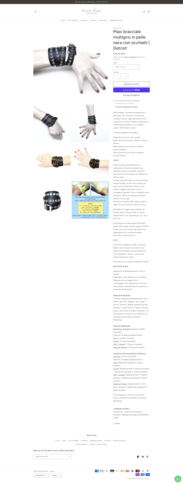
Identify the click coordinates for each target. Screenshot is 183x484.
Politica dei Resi (81, 444)
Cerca (57, 441)
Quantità (116, 72)
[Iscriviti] (69, 456)
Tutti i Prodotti (73, 441)
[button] (35, 11)
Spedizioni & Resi (96, 441)
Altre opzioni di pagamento (131, 95)
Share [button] (118, 423)
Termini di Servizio (119, 441)
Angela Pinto (135, 478)
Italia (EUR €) (39, 475)
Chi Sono (107, 441)
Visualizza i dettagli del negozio (126, 107)
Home (64, 441)
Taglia (115, 63)
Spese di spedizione (130, 57)
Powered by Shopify (144, 478)
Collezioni (84, 441)
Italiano (54, 475)
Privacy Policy (102, 444)
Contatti (92, 444)
